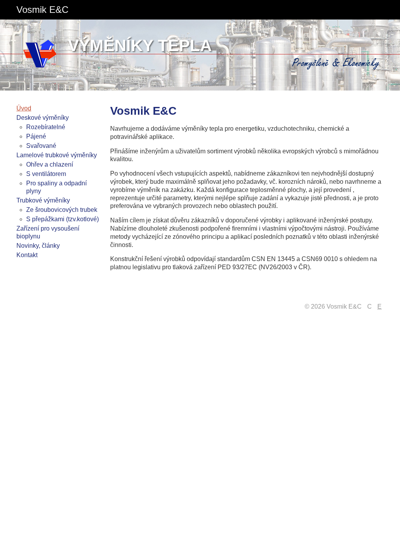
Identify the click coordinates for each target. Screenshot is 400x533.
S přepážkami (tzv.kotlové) (62, 219)
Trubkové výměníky (43, 200)
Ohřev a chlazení (49, 164)
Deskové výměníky (42, 117)
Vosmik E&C (42, 9)
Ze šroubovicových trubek (61, 209)
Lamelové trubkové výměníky (56, 155)
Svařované (41, 145)
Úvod (23, 108)
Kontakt (27, 255)
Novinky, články (38, 245)
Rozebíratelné (45, 127)
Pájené (36, 136)
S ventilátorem (46, 174)
